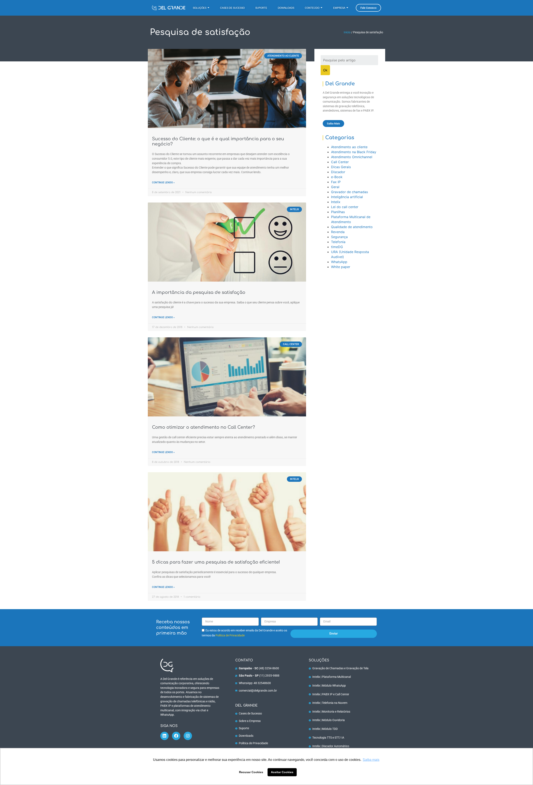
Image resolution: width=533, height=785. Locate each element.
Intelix (335, 202)
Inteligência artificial (347, 197)
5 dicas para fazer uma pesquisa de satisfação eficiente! (216, 562)
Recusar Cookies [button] (251, 772)
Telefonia (338, 242)
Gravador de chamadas (349, 192)
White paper (340, 267)
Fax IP (336, 182)
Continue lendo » (163, 182)
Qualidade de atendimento (352, 227)
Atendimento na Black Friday (353, 152)
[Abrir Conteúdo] (321, 8)
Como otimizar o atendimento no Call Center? (203, 427)
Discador (338, 172)
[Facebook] (176, 736)
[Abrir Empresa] (347, 8)
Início (347, 32)
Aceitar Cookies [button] (282, 772)
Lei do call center (344, 207)
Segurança (339, 237)
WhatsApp (339, 262)
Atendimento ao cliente (349, 147)
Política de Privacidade (230, 635)
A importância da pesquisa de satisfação (198, 292)
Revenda (338, 232)
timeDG (337, 247)
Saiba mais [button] (371, 759)
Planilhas (338, 212)
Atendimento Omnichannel (351, 157)
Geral (335, 187)
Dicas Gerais (341, 167)
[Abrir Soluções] (208, 8)
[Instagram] (188, 736)
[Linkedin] (164, 736)
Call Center (340, 162)
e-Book (336, 177)
